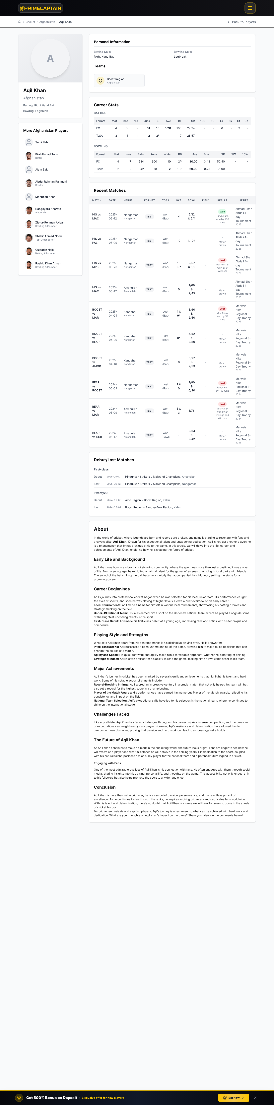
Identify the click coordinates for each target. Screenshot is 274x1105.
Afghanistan (47, 21)
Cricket (30, 21)
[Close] (255, 1097)
